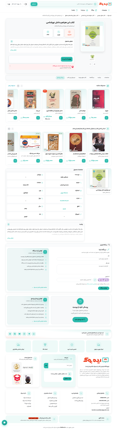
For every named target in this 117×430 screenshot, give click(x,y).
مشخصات (106, 78)
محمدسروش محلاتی (102, 156)
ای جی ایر (105, 113)
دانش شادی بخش (12, 111)
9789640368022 (64, 201)
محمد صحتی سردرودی (56, 156)
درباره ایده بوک (27, 398)
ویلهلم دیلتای (58, 113)
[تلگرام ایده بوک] (29, 334)
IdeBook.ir (63, 427)
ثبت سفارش (67, 379)
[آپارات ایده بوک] (10, 334)
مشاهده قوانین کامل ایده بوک (40, 287)
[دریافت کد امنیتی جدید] (95, 280)
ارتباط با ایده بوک (26, 401)
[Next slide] (18, 85)
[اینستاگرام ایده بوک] (24, 334)
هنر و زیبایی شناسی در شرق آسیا (9, 154)
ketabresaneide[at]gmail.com (100, 410)
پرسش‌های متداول (52, 398)
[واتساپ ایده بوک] (34, 334)
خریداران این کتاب (71, 78)
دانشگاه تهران (64, 193)
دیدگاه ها (92, 78)
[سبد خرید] (8, 4)
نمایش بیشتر (13, 50)
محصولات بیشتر (11, 86)
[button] (94, 64)
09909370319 (102, 401)
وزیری (64, 209)
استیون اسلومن (80, 113)
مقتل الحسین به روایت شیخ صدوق (54, 154)
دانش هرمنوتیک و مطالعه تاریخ (55, 111)
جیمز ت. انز (23, 156)
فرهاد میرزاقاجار (81, 156)
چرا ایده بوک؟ (27, 404)
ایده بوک (109, 16)
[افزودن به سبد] (106, 117)
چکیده (99, 78)
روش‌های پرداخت (78, 401)
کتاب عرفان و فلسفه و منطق (71, 16)
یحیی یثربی (36, 113)
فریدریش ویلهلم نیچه (11, 113)
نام (108, 256)
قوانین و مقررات (53, 401)
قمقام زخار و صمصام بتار (79, 154)
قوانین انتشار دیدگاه (91, 284)
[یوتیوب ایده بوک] (19, 334)
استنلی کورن (36, 156)
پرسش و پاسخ (60, 78)
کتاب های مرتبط (82, 78)
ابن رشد (38, 111)
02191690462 (103, 398)
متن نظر (107, 263)
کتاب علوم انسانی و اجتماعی (87, 16)
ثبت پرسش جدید (79, 320)
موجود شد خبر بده (66, 59)
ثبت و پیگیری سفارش (77, 398)
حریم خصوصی (53, 404)
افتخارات (29, 407)
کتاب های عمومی (101, 16)
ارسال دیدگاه (103, 288)
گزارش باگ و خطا (53, 407)
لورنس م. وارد (29, 156)
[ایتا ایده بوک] (15, 334)
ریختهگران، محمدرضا (11, 156)
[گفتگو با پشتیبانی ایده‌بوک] (4, 422)
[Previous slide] (21, 85)
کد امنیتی (107, 277)
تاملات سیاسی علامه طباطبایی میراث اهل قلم (97, 154)
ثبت (46, 365)
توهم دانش (82, 111)
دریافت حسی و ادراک (34, 154)
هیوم (106, 111)
